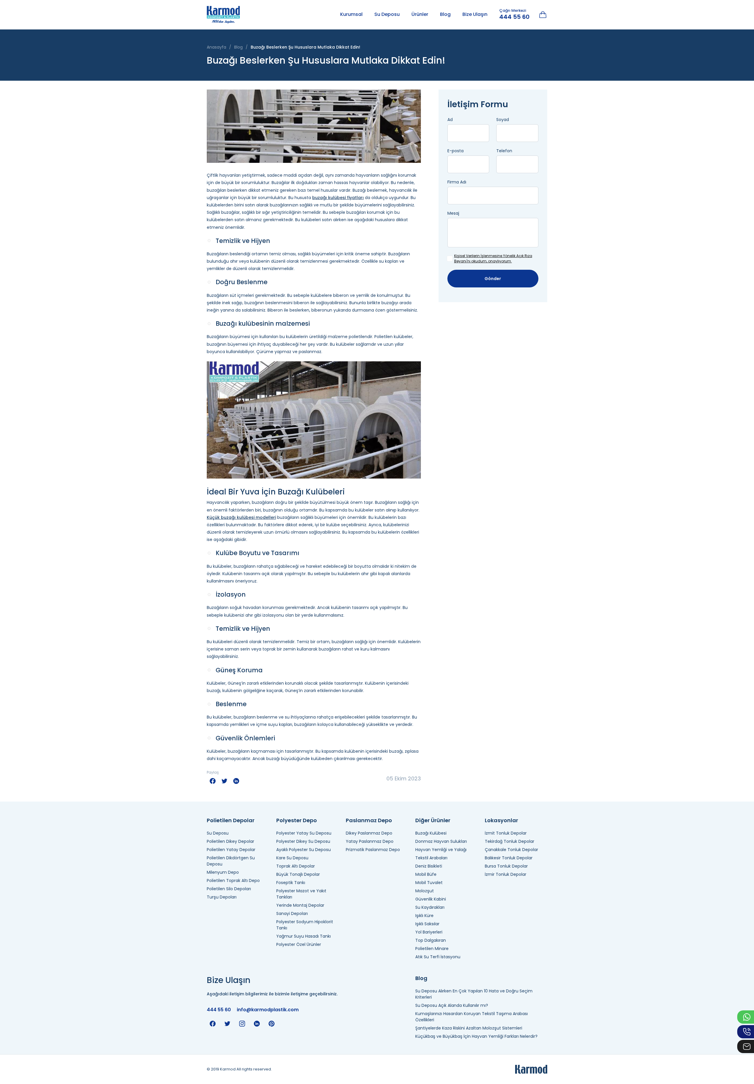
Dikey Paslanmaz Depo (369, 833)
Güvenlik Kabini (430, 899)
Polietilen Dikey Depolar (230, 841)
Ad (450, 120)
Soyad (502, 120)
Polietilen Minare (432, 948)
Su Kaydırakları (429, 907)
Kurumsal (351, 14)
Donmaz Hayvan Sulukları (441, 841)
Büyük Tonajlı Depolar (298, 874)
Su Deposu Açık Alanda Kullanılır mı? (451, 1005)
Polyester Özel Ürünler (298, 944)
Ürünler (419, 14)
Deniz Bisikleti (428, 866)
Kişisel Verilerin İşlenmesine (478, 255)
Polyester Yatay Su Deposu (303, 833)
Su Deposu (387, 14)
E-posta (455, 151)
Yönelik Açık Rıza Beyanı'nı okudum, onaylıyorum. (493, 258)
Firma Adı (456, 182)
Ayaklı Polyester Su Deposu (303, 850)
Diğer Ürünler (432, 820)
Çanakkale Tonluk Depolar (511, 850)
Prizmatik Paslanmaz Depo (373, 850)
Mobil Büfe (425, 874)
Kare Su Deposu (292, 858)
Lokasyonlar (501, 820)
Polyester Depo (296, 820)
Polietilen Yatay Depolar (231, 850)
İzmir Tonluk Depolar (505, 874)
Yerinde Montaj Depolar (300, 905)
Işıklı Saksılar (427, 924)
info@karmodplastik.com (268, 1009)
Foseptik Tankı (290, 883)
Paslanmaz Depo (369, 820)
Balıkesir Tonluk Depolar (509, 858)
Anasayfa (216, 47)
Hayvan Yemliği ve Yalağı (441, 850)
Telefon (504, 151)
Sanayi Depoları (292, 913)
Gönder (493, 279)
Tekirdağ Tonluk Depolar (509, 841)
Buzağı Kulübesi (431, 833)
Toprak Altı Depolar (295, 866)
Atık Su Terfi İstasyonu (437, 957)
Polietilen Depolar (230, 820)
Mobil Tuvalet (429, 883)
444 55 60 (514, 17)
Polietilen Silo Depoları (229, 889)
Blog (445, 14)
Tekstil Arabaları (431, 858)
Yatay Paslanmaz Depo (369, 841)
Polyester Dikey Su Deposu (303, 841)
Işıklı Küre (424, 915)
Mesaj (453, 213)
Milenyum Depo (223, 872)
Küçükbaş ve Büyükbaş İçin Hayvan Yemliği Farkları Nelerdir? (476, 1036)
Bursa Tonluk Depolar (506, 866)
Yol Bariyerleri (428, 932)
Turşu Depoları (222, 897)
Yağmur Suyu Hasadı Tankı (303, 936)
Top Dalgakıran (430, 940)
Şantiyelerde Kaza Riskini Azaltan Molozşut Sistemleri (468, 1028)
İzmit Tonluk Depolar (506, 833)
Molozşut (424, 891)
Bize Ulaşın (474, 14)
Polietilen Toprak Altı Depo (233, 880)
